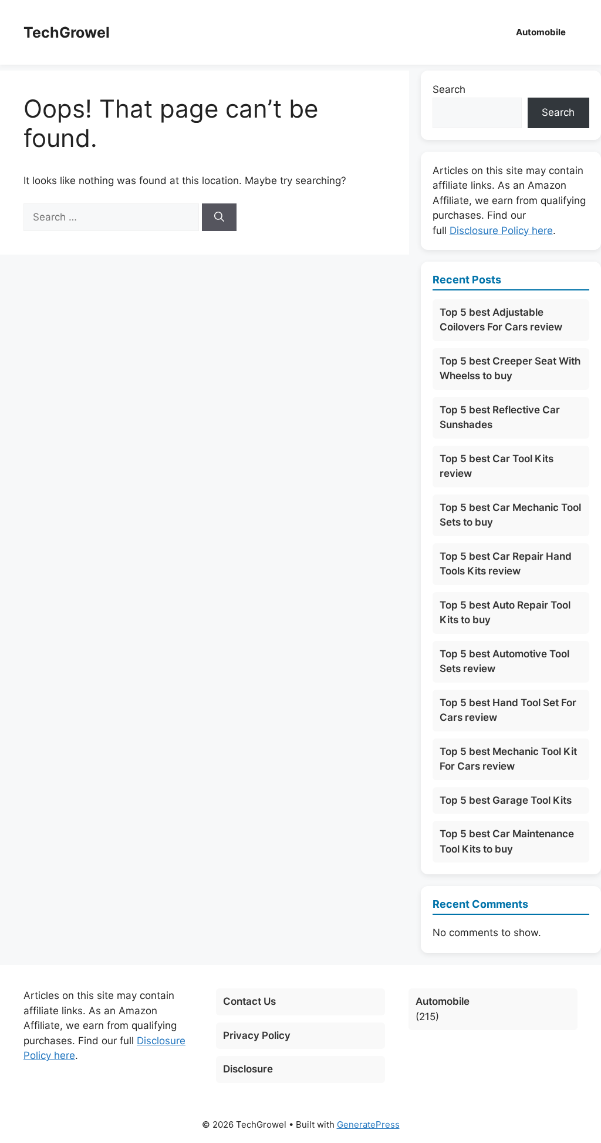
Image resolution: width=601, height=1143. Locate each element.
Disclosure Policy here (501, 230)
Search (449, 89)
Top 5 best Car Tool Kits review (496, 466)
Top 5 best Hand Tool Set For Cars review (508, 710)
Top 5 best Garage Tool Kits (506, 800)
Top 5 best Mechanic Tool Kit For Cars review (508, 759)
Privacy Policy (257, 1035)
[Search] (219, 217)
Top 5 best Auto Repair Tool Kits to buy (505, 612)
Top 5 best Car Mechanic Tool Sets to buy (510, 515)
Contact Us (249, 1001)
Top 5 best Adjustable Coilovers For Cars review (501, 319)
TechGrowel (66, 32)
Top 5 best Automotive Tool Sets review (504, 661)
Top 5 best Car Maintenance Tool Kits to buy (507, 841)
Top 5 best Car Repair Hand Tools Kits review (506, 563)
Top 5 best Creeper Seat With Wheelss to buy (510, 368)
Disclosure (248, 1069)
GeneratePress (368, 1124)
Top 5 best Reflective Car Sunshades (500, 417)
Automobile (541, 32)
